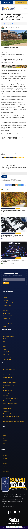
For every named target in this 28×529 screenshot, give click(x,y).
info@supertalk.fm (11, 506)
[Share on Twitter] (6, 24)
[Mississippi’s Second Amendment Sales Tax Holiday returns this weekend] (14, 224)
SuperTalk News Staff (7, 238)
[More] (14, 24)
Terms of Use (13, 179)
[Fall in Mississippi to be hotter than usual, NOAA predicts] (14, 199)
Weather (18, 208)
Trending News (20, 157)
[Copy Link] (10, 24)
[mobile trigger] (21, 8)
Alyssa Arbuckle (9, 27)
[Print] (12, 24)
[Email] (8, 24)
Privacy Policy (8, 180)
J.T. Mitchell (5, 263)
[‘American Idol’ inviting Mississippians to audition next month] (14, 249)
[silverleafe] (14, 66)
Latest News (12, 157)
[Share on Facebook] (4, 24)
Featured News (6, 157)
